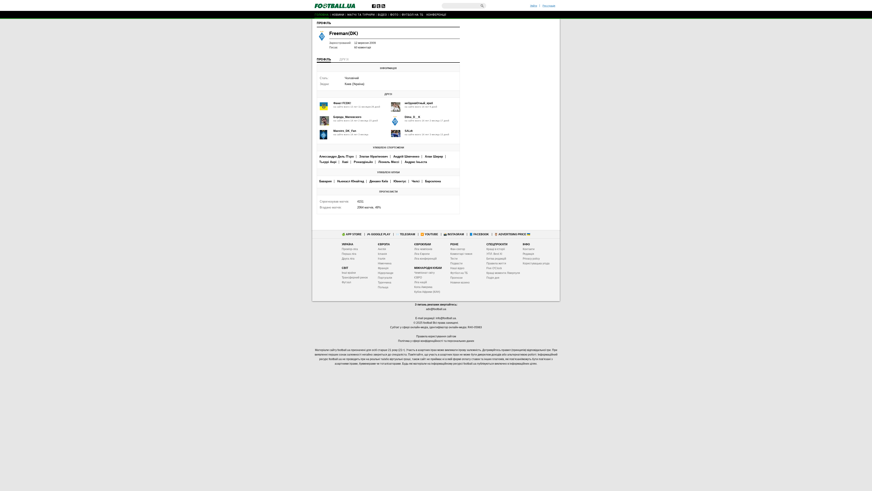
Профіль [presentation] (324, 59)
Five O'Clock (494, 268)
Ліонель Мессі (388, 162)
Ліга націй (420, 282)
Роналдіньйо (363, 162)
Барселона (433, 181)
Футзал (346, 282)
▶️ (429, 234)
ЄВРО (418, 277)
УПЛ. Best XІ (494, 254)
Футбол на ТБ (412, 14)
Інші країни (349, 272)
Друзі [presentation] (344, 59)
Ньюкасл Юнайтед (350, 181)
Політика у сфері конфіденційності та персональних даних (436, 341)
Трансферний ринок (355, 277)
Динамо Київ (378, 181)
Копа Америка (423, 287)
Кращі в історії (495, 249)
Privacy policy (531, 258)
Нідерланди (385, 273)
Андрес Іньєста (416, 162)
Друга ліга (348, 258)
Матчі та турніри (361, 14)
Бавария (325, 181)
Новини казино (460, 282)
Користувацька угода (536, 263)
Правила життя (496, 263)
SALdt (409, 131)
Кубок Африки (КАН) (427, 291)
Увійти (533, 5)
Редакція (528, 254)
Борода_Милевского (347, 117)
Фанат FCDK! (342, 103)
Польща (383, 287)
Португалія (385, 277)
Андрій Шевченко (406, 156)
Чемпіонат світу (424, 272)
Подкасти (456, 263)
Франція (383, 268)
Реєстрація (549, 5)
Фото (394, 14)
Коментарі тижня (461, 254)
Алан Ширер (434, 156)
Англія (382, 249)
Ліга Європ (421, 254)
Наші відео (457, 268)
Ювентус (400, 181)
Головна (322, 14)
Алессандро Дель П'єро (336, 156)
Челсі (416, 181)
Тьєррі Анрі (328, 162)
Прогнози (456, 277)
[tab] (324, 60)
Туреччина (384, 282)
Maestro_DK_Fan (344, 131)
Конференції (436, 14)
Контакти (529, 249)
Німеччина (384, 263)
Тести (454, 258)
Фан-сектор (457, 249)
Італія (381, 258)
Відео (382, 14)
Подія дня (492, 277)
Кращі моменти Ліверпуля (503, 273)
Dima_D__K (412, 117)
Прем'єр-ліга (350, 249)
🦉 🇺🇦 (512, 234)
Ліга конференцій (425, 258)
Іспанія (382, 254)
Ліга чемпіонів (423, 249)
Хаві (345, 162)
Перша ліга (349, 254)
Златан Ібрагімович (373, 156)
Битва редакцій (496, 258)
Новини (338, 14)
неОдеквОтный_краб (419, 103)
